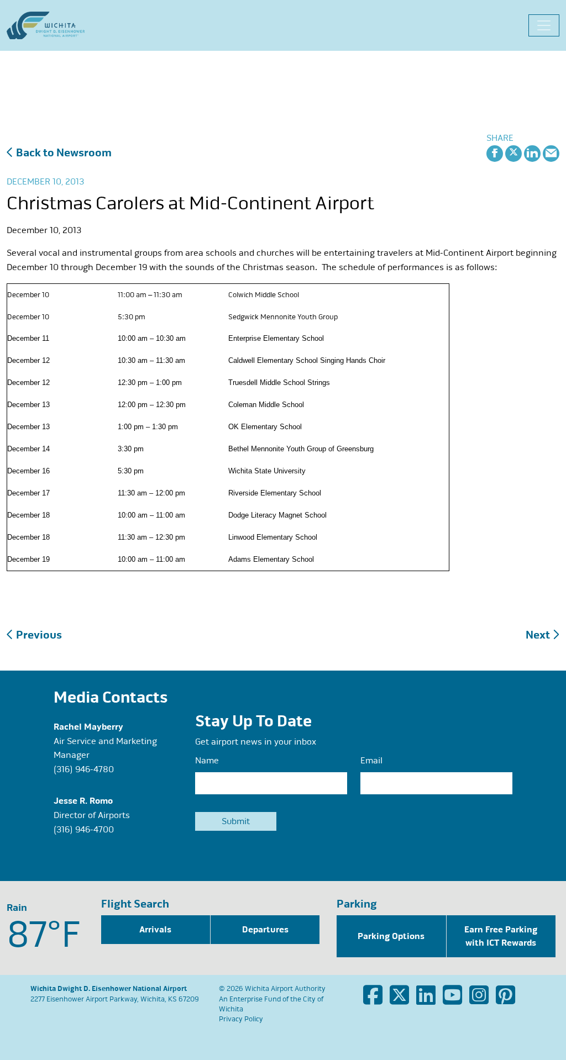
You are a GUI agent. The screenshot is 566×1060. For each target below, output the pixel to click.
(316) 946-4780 (84, 769)
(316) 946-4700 (84, 829)
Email (371, 760)
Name (207, 760)
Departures (265, 929)
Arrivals (155, 929)
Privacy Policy (241, 1019)
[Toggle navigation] (543, 25)
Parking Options (391, 936)
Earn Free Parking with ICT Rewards (500, 936)
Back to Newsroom (63, 153)
